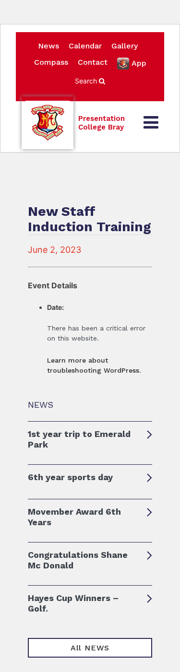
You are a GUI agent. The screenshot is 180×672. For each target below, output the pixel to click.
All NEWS (90, 647)
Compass (51, 62)
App (139, 63)
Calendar (85, 45)
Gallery (124, 45)
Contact (93, 62)
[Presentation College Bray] (47, 122)
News (48, 45)
